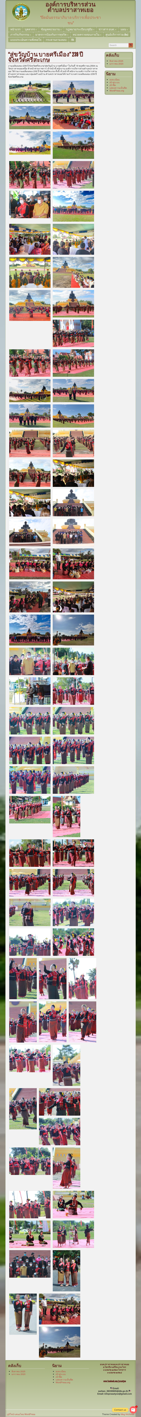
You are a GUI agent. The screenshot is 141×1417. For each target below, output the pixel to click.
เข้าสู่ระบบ (114, 82)
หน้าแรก (15, 29)
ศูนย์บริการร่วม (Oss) (117, 34)
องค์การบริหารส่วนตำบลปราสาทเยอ (70, 7)
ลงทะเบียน (114, 79)
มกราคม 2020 (116, 63)
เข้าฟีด (112, 85)
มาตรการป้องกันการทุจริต (51, 34)
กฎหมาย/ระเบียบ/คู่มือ (79, 29)
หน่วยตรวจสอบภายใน (86, 34)
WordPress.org (116, 90)
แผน (123, 29)
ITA (72, 39)
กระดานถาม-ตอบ (56, 39)
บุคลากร (30, 29)
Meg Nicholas (127, 1414)
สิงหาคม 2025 (116, 60)
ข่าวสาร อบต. (107, 29)
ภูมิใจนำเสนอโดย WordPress (21, 1414)
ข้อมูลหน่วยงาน (50, 29)
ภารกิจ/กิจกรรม (20, 34)
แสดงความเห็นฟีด (118, 87)
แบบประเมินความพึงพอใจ (25, 39)
